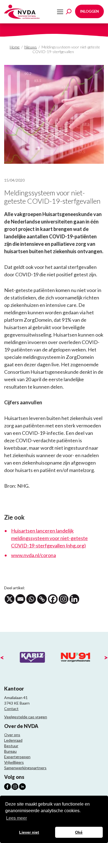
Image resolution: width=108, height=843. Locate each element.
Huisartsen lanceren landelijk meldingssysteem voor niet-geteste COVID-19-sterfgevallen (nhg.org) (49, 538)
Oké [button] (79, 832)
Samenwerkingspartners (25, 767)
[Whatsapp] (31, 599)
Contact (11, 708)
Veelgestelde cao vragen (25, 716)
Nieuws (30, 47)
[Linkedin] (74, 599)
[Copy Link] (42, 599)
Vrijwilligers (14, 762)
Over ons (12, 734)
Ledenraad (13, 740)
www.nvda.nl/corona (33, 555)
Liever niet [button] (29, 832)
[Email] (20, 599)
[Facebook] (53, 599)
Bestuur (11, 745)
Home (15, 47)
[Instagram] (63, 599)
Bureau (10, 751)
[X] (9, 599)
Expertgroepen (17, 756)
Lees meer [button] (16, 818)
